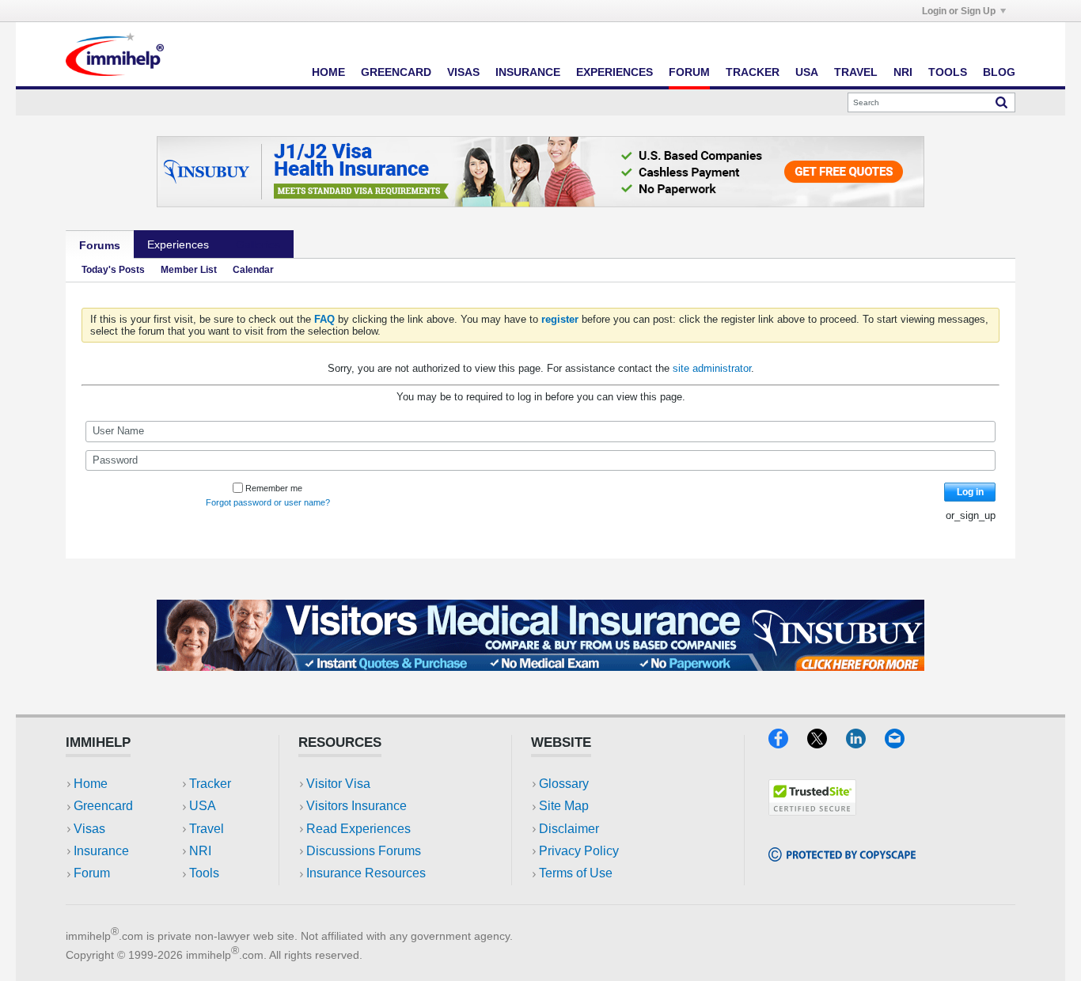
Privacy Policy (579, 851)
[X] (826, 743)
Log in (970, 492)
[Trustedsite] (812, 810)
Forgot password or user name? (268, 502)
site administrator (712, 368)
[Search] (1001, 102)
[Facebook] (787, 743)
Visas (463, 72)
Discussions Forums (363, 851)
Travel (856, 72)
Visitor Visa (338, 783)
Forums (99, 245)
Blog (999, 72)
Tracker (752, 72)
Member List (189, 269)
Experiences (614, 72)
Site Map (564, 805)
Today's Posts (113, 269)
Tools (947, 72)
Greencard (396, 72)
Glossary (564, 783)
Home (328, 72)
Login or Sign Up (959, 11)
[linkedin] (865, 743)
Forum (689, 72)
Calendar (253, 269)
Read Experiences (358, 828)
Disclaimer (569, 828)
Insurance (527, 72)
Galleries (258, 244)
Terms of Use (576, 873)
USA (806, 72)
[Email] (902, 743)
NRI (902, 72)
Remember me (273, 488)
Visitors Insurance (356, 805)
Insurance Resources (366, 873)
